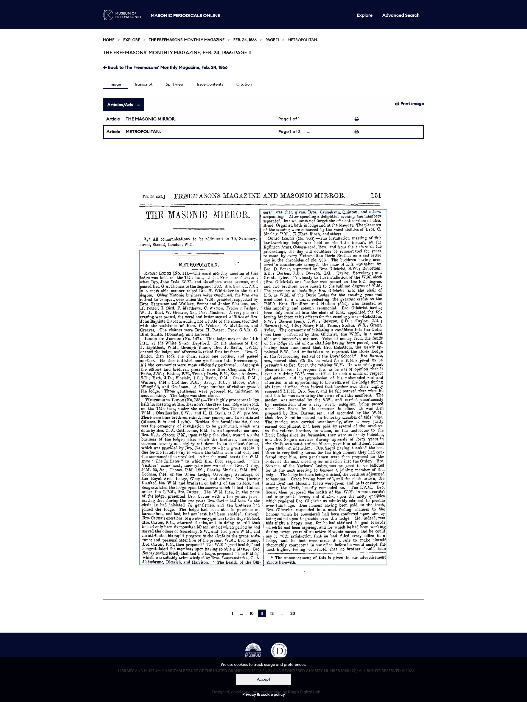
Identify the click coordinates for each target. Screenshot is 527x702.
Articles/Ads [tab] (120, 104)
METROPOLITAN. (143, 131)
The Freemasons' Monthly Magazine (187, 39)
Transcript (143, 84)
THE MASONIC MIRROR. (151, 119)
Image (115, 84)
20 (292, 613)
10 (252, 613)
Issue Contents (210, 84)
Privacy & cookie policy (263, 694)
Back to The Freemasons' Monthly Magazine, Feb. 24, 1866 (167, 67)
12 (272, 613)
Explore (364, 15)
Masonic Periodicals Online (185, 15)
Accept (263, 679)
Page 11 (272, 39)
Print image (411, 103)
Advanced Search (401, 15)
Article (113, 119)
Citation (244, 84)
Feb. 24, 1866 (245, 39)
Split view (175, 84)
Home (108, 39)
